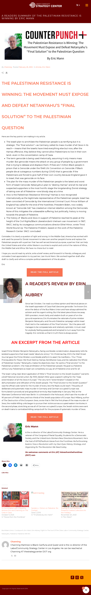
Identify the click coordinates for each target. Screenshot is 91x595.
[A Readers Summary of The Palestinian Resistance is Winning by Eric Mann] (45, 45)
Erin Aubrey (36, 530)
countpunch (18, 530)
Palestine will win (24, 533)
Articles (39, 67)
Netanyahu (6, 533)
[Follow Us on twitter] (82, 577)
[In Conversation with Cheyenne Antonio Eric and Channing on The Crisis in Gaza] (15, 499)
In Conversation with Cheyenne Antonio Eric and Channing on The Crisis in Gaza (15, 510)
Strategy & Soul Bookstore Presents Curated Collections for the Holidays (73, 510)
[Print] (8, 72)
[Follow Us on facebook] (72, 577)
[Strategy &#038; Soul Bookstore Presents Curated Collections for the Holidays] (74, 499)
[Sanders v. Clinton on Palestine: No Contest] (45, 499)
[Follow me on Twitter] (12, 556)
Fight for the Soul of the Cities (52, 530)
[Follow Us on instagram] (77, 577)
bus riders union (8, 530)
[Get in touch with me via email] (15, 556)
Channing (8, 67)
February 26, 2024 (26, 67)
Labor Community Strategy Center (76, 530)
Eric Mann (46, 67)
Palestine (13, 533)
